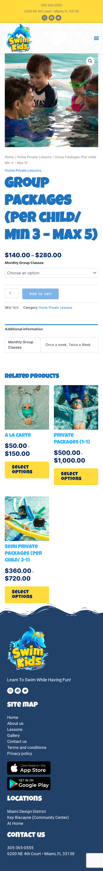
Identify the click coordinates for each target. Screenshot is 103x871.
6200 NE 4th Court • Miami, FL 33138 (40, 853)
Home (9, 157)
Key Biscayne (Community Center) (38, 817)
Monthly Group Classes (24, 263)
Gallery (13, 735)
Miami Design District (26, 811)
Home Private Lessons (34, 157)
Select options (22, 470)
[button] (96, 38)
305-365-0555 (51, 5)
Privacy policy (20, 753)
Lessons (15, 729)
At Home (15, 823)
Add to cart (40, 294)
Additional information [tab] (24, 329)
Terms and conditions (26, 747)
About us (15, 723)
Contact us (17, 741)
